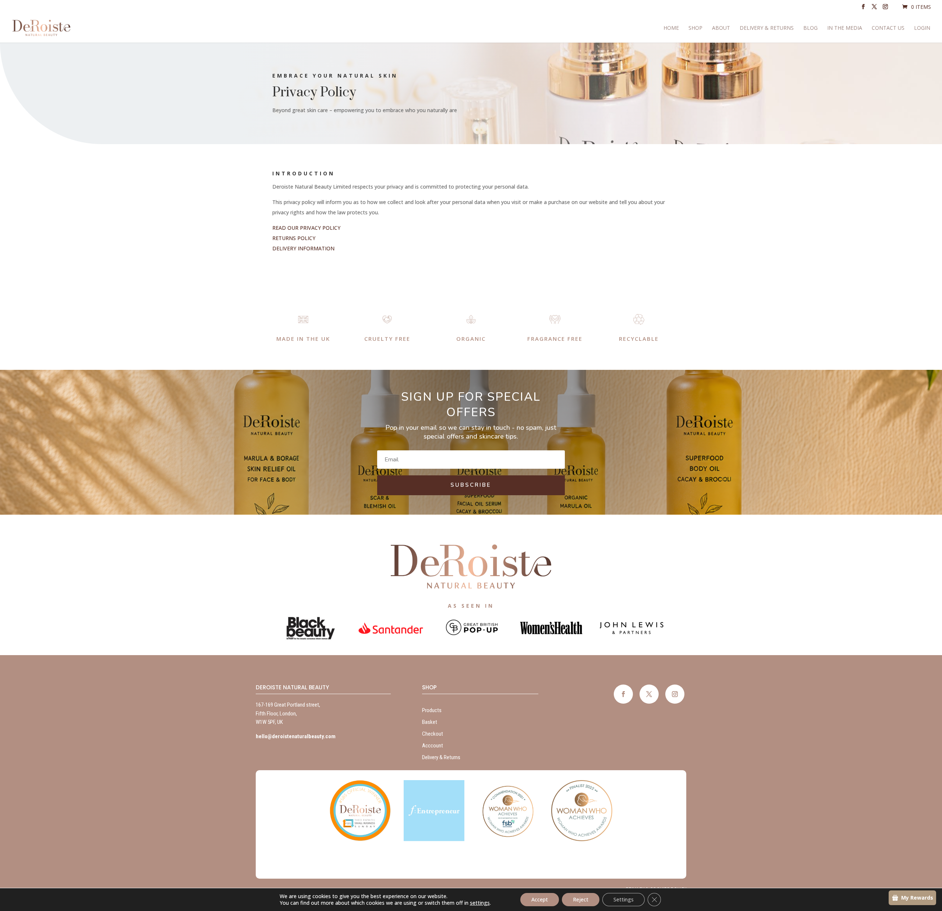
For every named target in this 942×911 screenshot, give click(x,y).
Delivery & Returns (767, 28)
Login (922, 28)
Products (432, 710)
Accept (539, 899)
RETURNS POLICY (293, 238)
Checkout (432, 733)
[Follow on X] (649, 694)
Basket (429, 722)
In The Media (844, 28)
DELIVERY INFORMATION (303, 248)
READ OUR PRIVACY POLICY (306, 227)
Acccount (432, 745)
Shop (695, 28)
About (721, 28)
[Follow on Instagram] (674, 694)
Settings (623, 899)
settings (480, 903)
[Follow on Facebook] (623, 694)
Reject (580, 899)
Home (671, 28)
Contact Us (888, 28)
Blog (810, 28)
